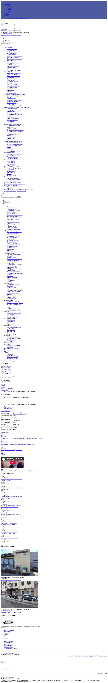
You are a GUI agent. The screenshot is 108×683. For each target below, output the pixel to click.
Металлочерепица (12, 49)
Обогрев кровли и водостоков (15, 144)
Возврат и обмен (8, 647)
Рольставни (10, 117)
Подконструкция (11, 93)
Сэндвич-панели (11, 67)
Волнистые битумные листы (14, 59)
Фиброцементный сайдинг (14, 73)
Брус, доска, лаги (11, 172)
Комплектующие (8, 141)
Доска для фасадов (12, 84)
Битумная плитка (11, 83)
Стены (6, 61)
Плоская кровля (11, 54)
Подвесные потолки (9, 191)
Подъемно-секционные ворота (15, 130)
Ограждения (10, 104)
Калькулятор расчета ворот (11, 648)
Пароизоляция (11, 164)
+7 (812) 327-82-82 (6, 377)
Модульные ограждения (13, 132)
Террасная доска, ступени (14, 96)
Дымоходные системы (13, 178)
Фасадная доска (11, 171)
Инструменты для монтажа (11, 189)
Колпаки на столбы (12, 140)
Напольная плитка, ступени (14, 100)
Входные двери (11, 111)
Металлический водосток (14, 154)
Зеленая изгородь (11, 137)
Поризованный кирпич (13, 63)
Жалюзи (9, 135)
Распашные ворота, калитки (14, 131)
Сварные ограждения (13, 134)
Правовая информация (10, 645)
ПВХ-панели (10, 80)
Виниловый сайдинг (12, 81)
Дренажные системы (12, 157)
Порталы (9, 115)
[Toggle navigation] (1, 1)
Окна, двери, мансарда (10, 107)
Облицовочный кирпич (13, 76)
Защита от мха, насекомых (14, 145)
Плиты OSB (10, 149)
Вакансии (9, 9)
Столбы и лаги (11, 138)
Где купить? (7, 16)
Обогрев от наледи (12, 103)
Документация (8, 408)
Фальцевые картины (12, 78)
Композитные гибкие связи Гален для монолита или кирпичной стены (11, 506)
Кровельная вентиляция (13, 186)
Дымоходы (7, 176)
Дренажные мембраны (13, 101)
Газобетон (9, 64)
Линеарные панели (12, 87)
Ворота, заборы (8, 124)
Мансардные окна (12, 108)
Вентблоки (10, 188)
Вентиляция (7, 185)
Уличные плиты (11, 98)
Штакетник (10, 127)
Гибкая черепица (11, 50)
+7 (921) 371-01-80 (16, 35)
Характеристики (8, 407)
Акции (6, 351)
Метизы (9, 147)
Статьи (9, 6)
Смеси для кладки (12, 69)
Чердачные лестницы (12, 120)
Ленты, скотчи (11, 165)
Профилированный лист (13, 51)
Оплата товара (8, 642)
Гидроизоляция (11, 162)
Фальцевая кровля (12, 53)
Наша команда (11, 8)
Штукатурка (10, 90)
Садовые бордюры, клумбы (14, 105)
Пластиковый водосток (13, 155)
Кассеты (9, 91)
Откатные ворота (11, 128)
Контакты (9, 11)
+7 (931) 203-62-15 (16, 30)
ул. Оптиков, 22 (11, 18)
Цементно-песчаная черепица (15, 56)
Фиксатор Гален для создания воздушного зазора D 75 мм (9, 532)
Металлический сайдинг (13, 86)
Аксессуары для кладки (13, 70)
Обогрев (9, 122)
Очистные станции (9, 184)
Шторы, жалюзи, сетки (13, 118)
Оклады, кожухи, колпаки (14, 179)
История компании (9, 630)
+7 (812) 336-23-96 (6, 35)
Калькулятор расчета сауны (11, 649)
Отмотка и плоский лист (13, 151)
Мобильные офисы (12, 358)
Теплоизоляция (11, 161)
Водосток (6, 152)
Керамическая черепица (13, 57)
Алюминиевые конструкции (14, 114)
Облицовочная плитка (13, 74)
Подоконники (10, 121)
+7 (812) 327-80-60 (6, 30)
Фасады (6, 71)
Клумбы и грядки (11, 175)
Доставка (6, 14)
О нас (8, 5)
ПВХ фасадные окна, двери (14, 110)
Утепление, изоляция (10, 159)
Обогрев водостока (12, 158)
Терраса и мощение (9, 94)
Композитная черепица (13, 60)
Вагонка (9, 174)
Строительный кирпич (13, 66)
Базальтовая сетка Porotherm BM (9, 538)
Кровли (6, 47)
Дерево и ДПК (8, 167)
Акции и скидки (8, 641)
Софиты (9, 148)
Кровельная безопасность (14, 142)
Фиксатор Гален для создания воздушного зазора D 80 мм (9, 524)
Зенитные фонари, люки (13, 113)
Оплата (6, 15)
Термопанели (10, 88)
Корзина (6, 352)
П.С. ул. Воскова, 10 (21, 18)
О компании (7, 4)
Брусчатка (9, 97)
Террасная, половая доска (14, 168)
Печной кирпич (11, 181)
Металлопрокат (8, 182)
